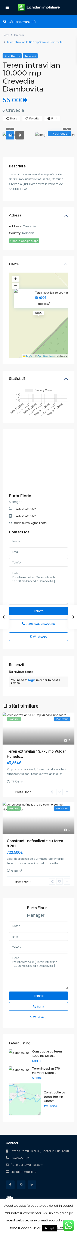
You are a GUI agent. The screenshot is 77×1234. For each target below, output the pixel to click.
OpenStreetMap (45, 356)
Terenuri (19, 35)
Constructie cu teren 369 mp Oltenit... (54, 1096)
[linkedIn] (32, 1184)
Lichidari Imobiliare (24, 1172)
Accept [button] (49, 1228)
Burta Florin (20, 495)
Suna (40, 624)
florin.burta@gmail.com (30, 523)
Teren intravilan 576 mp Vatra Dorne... (46, 1070)
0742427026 (20, 1158)
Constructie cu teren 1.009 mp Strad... (47, 1053)
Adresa (15, 215)
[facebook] (10, 1184)
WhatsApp (39, 636)
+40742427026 (25, 509)
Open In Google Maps (24, 241)
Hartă (14, 264)
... (64, 774)
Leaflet (29, 356)
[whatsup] (21, 1184)
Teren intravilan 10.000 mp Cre (54, 292)
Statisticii (17, 379)
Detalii (62, 1228)
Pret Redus (12, 56)
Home (6, 35)
